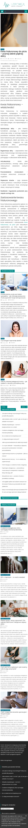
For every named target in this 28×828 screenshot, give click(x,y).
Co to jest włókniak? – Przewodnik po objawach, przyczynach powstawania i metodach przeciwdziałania (14, 448)
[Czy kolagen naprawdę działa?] (14, 328)
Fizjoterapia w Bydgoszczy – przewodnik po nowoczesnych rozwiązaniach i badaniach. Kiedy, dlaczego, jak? (13, 470)
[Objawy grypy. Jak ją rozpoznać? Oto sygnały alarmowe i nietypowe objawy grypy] (14, 608)
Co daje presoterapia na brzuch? (10, 439)
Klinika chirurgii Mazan (6, 760)
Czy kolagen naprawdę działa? (11, 340)
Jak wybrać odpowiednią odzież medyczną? (24, 407)
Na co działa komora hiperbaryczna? (11, 436)
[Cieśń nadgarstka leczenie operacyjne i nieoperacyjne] (14, 700)
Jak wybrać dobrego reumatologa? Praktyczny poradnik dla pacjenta (14, 415)
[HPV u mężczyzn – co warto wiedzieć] (14, 564)
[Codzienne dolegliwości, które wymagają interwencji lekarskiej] (14, 516)
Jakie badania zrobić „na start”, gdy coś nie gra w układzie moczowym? (14, 420)
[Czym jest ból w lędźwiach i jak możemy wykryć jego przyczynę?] (14, 655)
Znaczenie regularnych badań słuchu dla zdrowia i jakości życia (5, 407)
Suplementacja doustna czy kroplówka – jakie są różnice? (14, 455)
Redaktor (12, 58)
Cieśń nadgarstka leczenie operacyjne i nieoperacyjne (14, 713)
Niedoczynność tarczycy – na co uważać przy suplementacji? (14, 460)
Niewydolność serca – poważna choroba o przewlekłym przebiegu (13, 477)
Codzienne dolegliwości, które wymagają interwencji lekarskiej (12, 431)
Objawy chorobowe (8, 505)
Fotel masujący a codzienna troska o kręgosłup (14, 465)
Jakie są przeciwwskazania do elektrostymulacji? (14, 442)
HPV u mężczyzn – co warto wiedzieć (13, 577)
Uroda (2, 49)
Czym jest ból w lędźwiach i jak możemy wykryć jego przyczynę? (14, 668)
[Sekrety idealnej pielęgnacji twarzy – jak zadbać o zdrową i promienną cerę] (14, 369)
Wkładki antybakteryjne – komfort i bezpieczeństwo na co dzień (11, 426)
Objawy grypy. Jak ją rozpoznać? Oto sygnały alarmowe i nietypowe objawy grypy (13, 622)
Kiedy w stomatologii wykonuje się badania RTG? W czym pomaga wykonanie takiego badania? (14, 491)
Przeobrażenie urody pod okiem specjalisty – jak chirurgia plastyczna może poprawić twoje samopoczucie (13, 296)
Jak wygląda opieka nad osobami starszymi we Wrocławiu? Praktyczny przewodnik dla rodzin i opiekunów (14, 484)
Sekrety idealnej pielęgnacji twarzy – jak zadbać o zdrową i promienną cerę (14, 382)
